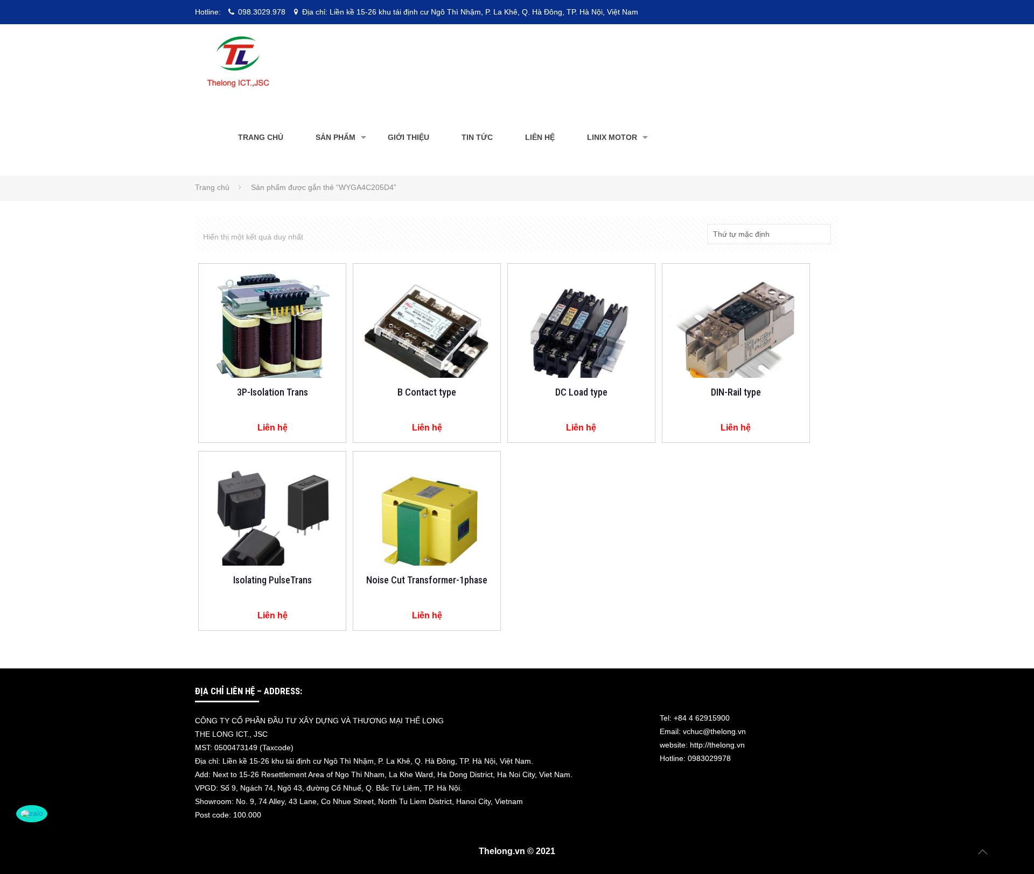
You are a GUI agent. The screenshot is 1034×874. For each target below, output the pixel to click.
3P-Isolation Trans (272, 392)
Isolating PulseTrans (272, 580)
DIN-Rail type (736, 392)
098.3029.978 (261, 12)
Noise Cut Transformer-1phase (426, 580)
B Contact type (426, 392)
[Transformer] (238, 62)
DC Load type (581, 392)
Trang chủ (212, 187)
